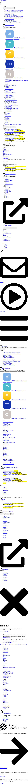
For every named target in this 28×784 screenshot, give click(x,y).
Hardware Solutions (15, 132)
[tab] (2, 347)
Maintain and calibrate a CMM (14, 130)
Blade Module (8, 107)
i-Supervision (8, 116)
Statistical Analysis (9, 89)
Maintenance (5, 490)
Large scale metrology (10, 14)
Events (6, 189)
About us (7, 179)
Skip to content (3, 0)
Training (4, 489)
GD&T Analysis (9, 87)
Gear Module (8, 106)
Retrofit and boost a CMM (12, 129)
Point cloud (7, 86)
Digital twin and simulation (11, 15)
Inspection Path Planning (10, 85)
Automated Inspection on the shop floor (13, 11)
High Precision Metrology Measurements (14, 10)
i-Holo (6, 117)
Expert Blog (8, 187)
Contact (7, 181)
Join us (6, 196)
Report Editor (8, 90)
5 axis (6, 84)
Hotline (4, 487)
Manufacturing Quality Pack (11, 105)
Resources (7, 190)
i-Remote (7, 114)
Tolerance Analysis (9, 12)
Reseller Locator (9, 180)
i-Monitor (7, 113)
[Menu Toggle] (0, 3)
